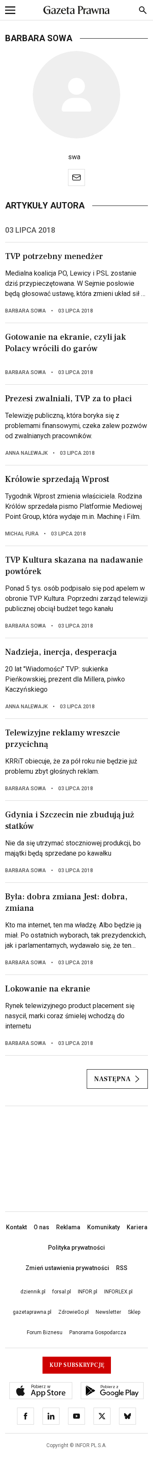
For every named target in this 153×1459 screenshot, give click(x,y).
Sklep (134, 1312)
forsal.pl (61, 1292)
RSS (122, 1268)
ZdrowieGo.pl (73, 1312)
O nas (41, 1227)
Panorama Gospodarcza (97, 1332)
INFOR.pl (87, 1292)
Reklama (68, 1227)
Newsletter (108, 1312)
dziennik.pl (32, 1292)
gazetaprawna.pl (32, 1312)
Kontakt (16, 1227)
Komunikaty (103, 1227)
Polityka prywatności (76, 1247)
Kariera (137, 1227)
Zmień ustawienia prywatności (67, 1268)
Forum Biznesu (44, 1332)
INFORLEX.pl (118, 1292)
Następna (112, 1079)
